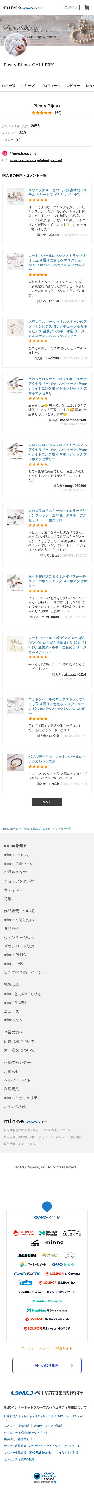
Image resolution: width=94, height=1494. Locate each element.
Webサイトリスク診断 (48, 1426)
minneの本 (13, 1020)
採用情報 (9, 1144)
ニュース (11, 1011)
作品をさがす (15, 872)
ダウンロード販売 (19, 946)
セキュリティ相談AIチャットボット (26, 1432)
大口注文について (19, 1050)
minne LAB (13, 964)
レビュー (73, 86)
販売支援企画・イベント (25, 972)
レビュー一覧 (63, 828)
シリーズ (28, 86)
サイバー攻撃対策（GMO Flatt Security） (29, 1452)
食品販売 (11, 929)
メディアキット (28, 1144)
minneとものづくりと (22, 994)
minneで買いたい (19, 864)
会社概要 (76, 1137)
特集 (8, 899)
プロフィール (50, 86)
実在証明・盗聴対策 (16, 1439)
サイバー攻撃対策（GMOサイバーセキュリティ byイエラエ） (42, 1446)
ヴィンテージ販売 (19, 937)
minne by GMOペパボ (22, 7)
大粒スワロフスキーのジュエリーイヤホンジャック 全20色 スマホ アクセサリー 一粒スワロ (57, 515)
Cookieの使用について (56, 1130)
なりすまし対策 (68, 1452)
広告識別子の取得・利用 (20, 1137)
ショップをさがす (19, 881)
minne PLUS (15, 955)
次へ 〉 (47, 802)
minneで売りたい (19, 920)
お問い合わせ (15, 1106)
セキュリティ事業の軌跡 (19, 1459)
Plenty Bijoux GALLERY (29, 64)
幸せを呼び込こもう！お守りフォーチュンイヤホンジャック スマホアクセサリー (57, 581)
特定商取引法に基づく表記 (21, 1130)
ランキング (13, 890)
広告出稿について (19, 1041)
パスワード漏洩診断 (16, 1426)
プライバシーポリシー (53, 1137)
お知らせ (11, 1071)
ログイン (71, 7)
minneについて (17, 855)
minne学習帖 (15, 1002)
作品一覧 (8, 86)
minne (25, 1121)
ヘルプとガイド (17, 1080)
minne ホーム (10, 828)
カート (87, 7)
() (57, 113)
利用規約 (11, 1089)
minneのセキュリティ (22, 1098)
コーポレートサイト (36, 1348)
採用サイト (64, 1348)
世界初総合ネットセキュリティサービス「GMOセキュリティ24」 (45, 1416)
